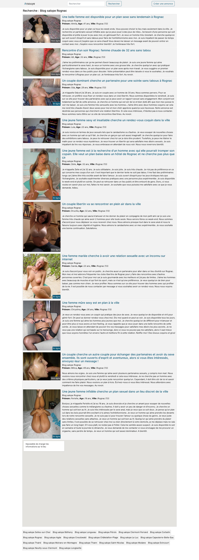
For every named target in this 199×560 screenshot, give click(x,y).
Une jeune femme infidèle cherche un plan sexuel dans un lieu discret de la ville (115, 391)
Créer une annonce (163, 3)
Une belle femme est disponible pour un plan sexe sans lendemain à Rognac (113, 17)
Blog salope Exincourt (158, 542)
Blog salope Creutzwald (74, 537)
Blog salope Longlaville (70, 548)
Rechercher (114, 3)
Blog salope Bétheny (63, 532)
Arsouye (29, 3)
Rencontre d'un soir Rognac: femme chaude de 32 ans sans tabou (106, 50)
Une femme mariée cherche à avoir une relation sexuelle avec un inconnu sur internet (113, 257)
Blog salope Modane (136, 542)
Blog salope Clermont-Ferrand (133, 532)
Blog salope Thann (88, 542)
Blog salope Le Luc (129, 537)
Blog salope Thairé (32, 542)
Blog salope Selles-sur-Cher (36, 532)
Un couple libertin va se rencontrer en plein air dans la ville (101, 204)
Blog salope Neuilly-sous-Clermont (40, 548)
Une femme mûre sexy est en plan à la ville (90, 302)
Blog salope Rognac (32, 537)
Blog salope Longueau (85, 532)
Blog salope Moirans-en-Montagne (60, 542)
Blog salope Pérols (107, 532)
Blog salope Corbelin (160, 532)
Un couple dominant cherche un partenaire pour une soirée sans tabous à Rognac (117, 80)
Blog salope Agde (52, 537)
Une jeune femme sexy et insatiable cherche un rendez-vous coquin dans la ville (116, 120)
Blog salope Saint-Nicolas (111, 542)
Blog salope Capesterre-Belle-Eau (157, 537)
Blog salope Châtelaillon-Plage (103, 537)
